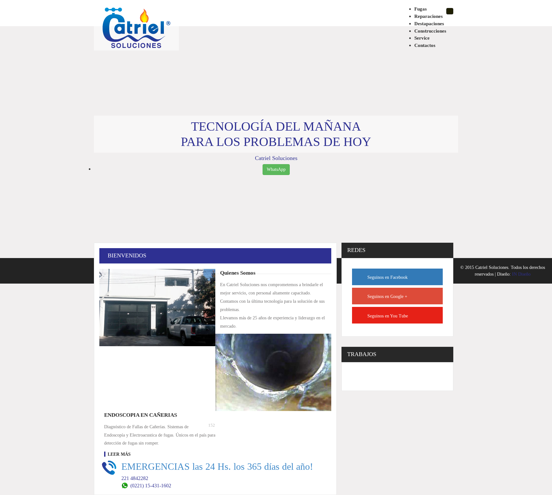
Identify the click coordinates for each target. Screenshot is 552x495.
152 (211, 425)
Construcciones (430, 31)
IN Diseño (521, 274)
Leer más (119, 454)
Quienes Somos (238, 273)
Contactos (424, 45)
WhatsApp (276, 169)
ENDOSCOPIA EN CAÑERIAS (140, 415)
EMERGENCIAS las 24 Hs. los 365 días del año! (217, 466)
